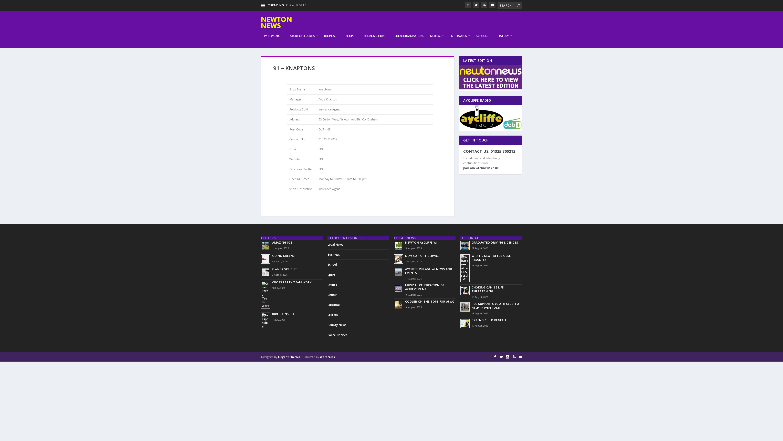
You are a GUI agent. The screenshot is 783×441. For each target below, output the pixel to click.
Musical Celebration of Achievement (424, 287)
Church (332, 295)
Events (332, 285)
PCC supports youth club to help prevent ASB (495, 306)
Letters (332, 315)
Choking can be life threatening (488, 289)
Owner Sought (284, 269)
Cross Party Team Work (292, 282)
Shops (350, 36)
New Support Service (422, 256)
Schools (482, 36)
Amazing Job (282, 242)
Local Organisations (409, 36)
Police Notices (337, 335)
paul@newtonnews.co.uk (481, 168)
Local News (335, 244)
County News (336, 325)
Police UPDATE (296, 5)
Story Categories (302, 36)
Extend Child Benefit (489, 320)
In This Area (459, 36)
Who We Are (272, 36)
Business (330, 36)
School (332, 264)
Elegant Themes (289, 357)
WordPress (327, 357)
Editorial (333, 305)
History (503, 36)
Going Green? (283, 256)
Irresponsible (283, 314)
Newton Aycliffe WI (421, 242)
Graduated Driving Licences (495, 242)
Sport (331, 275)
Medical (435, 36)
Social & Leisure (374, 36)
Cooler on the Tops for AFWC (429, 301)
